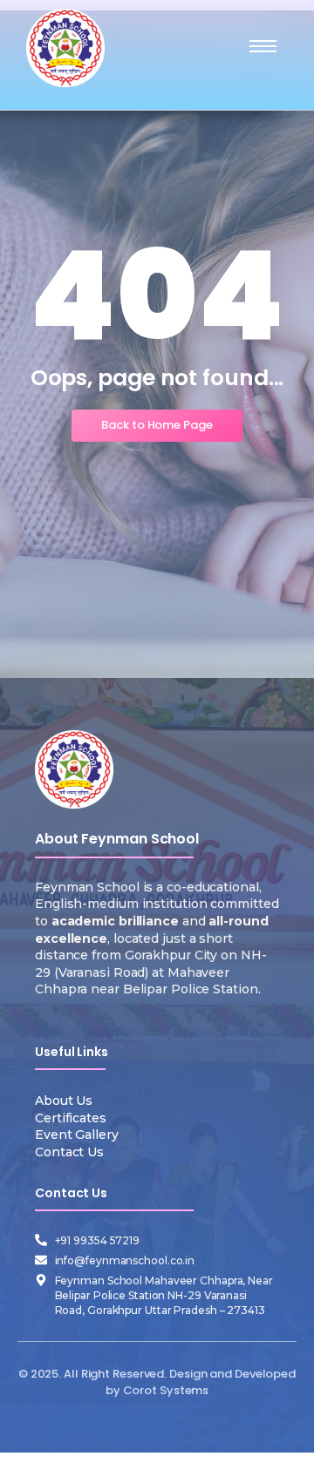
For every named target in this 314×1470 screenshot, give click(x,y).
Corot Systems (166, 1390)
